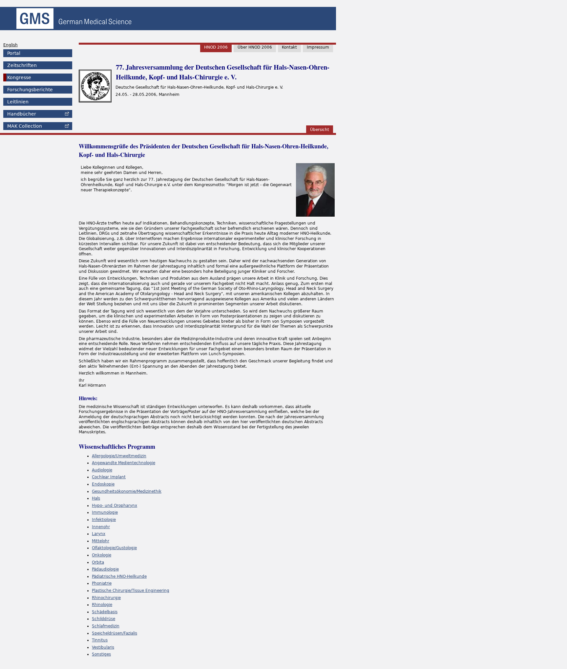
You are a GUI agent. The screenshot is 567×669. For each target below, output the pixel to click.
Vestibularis (103, 647)
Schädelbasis (104, 612)
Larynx (98, 533)
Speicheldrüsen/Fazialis (114, 633)
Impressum (318, 47)
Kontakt (289, 47)
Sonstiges (101, 654)
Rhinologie (102, 604)
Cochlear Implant (109, 477)
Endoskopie (103, 484)
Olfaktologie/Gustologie (114, 548)
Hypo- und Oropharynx (114, 505)
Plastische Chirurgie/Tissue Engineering (130, 590)
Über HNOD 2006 (255, 47)
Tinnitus (100, 640)
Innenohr (101, 527)
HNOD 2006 (216, 47)
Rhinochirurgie (106, 597)
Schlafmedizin (105, 626)
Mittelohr (100, 541)
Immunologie (105, 512)
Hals (96, 498)
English (10, 45)
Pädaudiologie (105, 569)
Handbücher (21, 114)
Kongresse (19, 77)
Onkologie (101, 555)
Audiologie (102, 470)
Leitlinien (18, 101)
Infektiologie (104, 519)
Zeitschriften (22, 65)
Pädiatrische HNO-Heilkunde (119, 576)
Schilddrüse (103, 618)
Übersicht (319, 129)
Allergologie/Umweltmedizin (119, 456)
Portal (13, 53)
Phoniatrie (102, 583)
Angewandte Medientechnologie (123, 463)
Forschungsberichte (30, 89)
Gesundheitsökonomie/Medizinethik (126, 491)
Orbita (98, 562)
